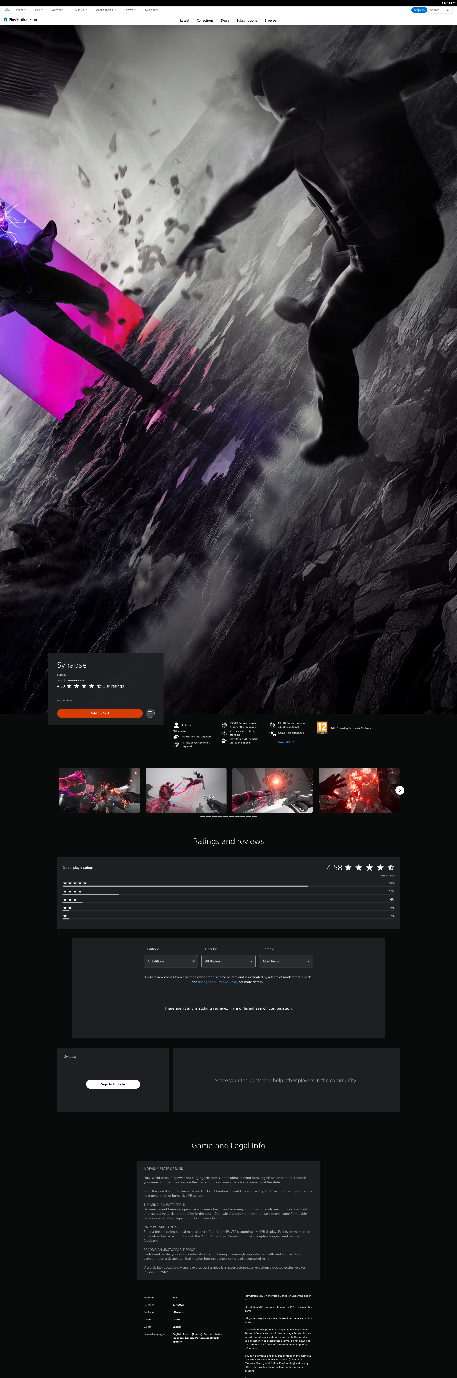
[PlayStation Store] (22, 19)
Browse (270, 20)
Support (151, 9)
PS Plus (78, 9)
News (129, 9)
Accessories (104, 9)
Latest (184, 20)
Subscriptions (247, 20)
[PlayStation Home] (7, 10)
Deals (225, 20)
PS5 (37, 9)
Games (57, 9)
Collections (205, 20)
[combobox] (171, 961)
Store (19, 9)
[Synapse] (99, 790)
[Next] (399, 790)
